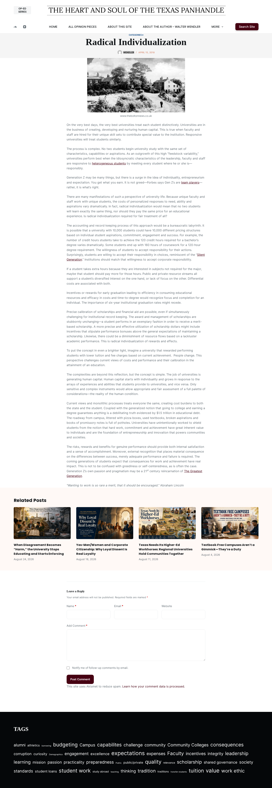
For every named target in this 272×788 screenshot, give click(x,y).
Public (119, 763)
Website (167, 606)
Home (53, 26)
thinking (128, 771)
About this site (120, 26)
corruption (23, 754)
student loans (46, 771)
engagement (77, 753)
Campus (87, 745)
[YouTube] (24, 26)
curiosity (40, 754)
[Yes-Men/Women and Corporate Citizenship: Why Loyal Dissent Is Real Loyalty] (104, 523)
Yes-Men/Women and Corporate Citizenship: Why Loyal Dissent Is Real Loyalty (102, 549)
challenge (133, 745)
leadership (237, 753)
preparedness (100, 762)
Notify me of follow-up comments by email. (100, 668)
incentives (196, 753)
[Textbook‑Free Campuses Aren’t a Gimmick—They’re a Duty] (229, 523)
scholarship (189, 762)
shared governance (220, 762)
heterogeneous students (109, 163)
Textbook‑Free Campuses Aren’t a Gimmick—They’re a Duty (228, 547)
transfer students (179, 772)
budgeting (65, 744)
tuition (196, 770)
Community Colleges (188, 745)
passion (55, 762)
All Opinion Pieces (82, 26)
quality (153, 762)
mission (39, 762)
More (215, 26)
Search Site (247, 26)
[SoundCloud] (15, 26)
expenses (156, 753)
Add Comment (77, 625)
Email (118, 606)
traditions (163, 771)
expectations (128, 753)
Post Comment (80, 679)
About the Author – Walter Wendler (171, 26)
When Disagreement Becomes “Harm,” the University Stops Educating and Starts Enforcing (39, 549)
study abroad (101, 771)
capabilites (109, 745)
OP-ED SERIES (22, 10)
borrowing (46, 746)
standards (23, 771)
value (212, 770)
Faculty (175, 753)
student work (75, 770)
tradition (147, 771)
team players (190, 182)
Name (71, 606)
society (246, 762)
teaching (115, 772)
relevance (169, 762)
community (155, 745)
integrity (215, 753)
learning (22, 762)
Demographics (56, 754)
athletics (33, 745)
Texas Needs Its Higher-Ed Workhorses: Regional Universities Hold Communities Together (165, 549)
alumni (20, 745)
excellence (100, 754)
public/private (133, 762)
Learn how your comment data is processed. (153, 686)
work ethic (233, 771)
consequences (227, 745)
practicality (74, 762)
